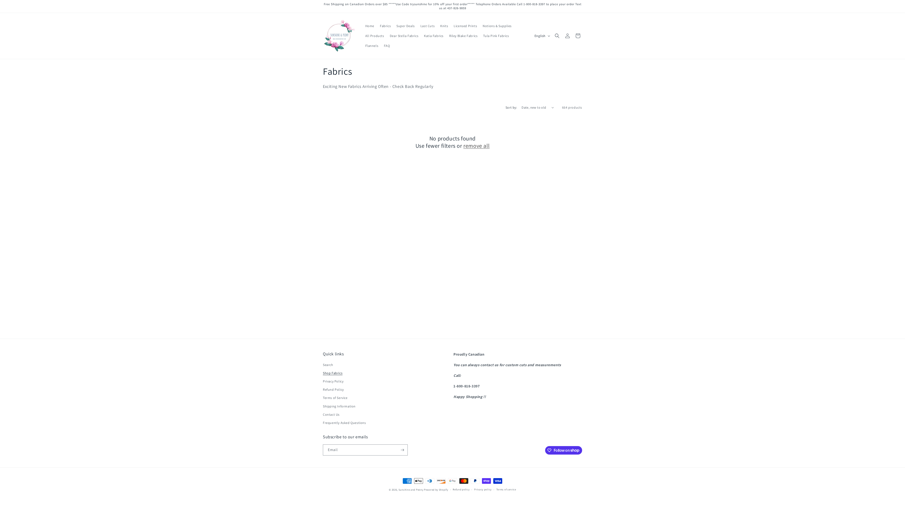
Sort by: (511, 107)
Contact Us (331, 414)
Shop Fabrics (332, 373)
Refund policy (461, 489)
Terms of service (506, 489)
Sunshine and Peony (411, 489)
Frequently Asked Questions (344, 423)
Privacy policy (483, 489)
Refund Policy (333, 389)
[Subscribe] (402, 450)
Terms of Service (335, 398)
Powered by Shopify (436, 489)
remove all (476, 145)
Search (328, 365)
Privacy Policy (333, 381)
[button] (557, 36)
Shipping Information (339, 406)
